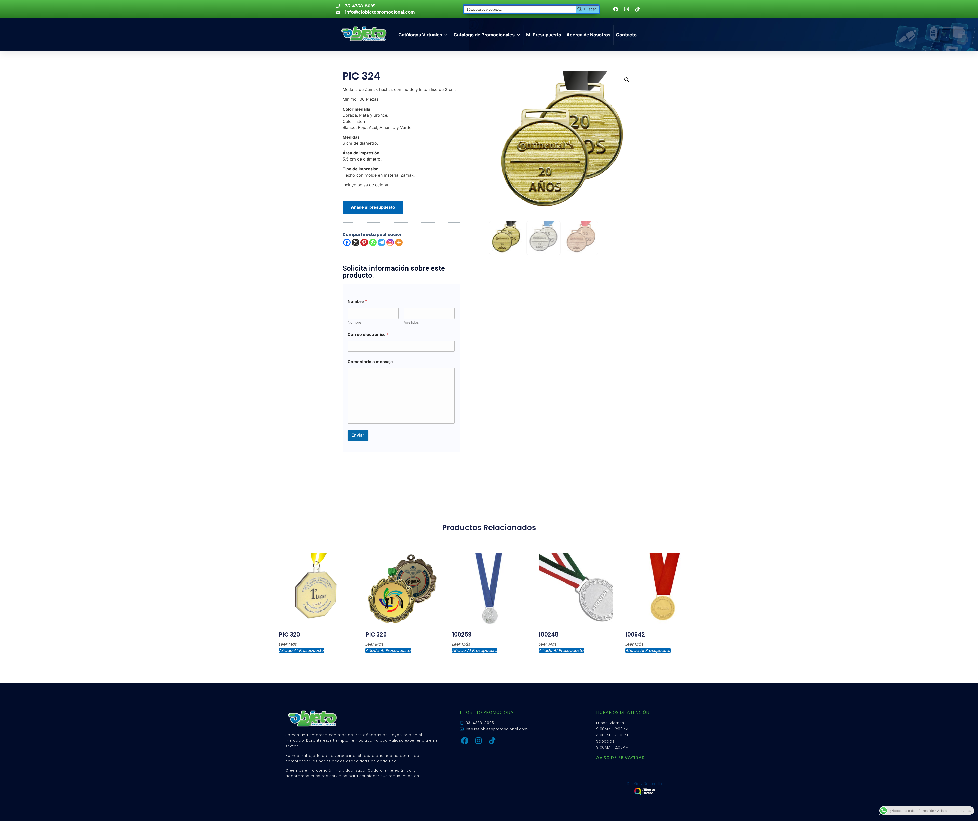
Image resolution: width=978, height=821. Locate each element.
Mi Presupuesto (543, 34)
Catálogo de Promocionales (484, 34)
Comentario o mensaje (370, 361)
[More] (399, 242)
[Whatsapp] (373, 242)
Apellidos (411, 322)
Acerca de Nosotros (588, 34)
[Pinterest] (364, 242)
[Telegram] (381, 242)
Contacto (626, 34)
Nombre (354, 322)
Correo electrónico (368, 334)
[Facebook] (347, 242)
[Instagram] (390, 242)
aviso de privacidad (620, 758)
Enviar (357, 435)
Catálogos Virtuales (420, 34)
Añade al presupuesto (373, 207)
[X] (355, 242)
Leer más (288, 644)
